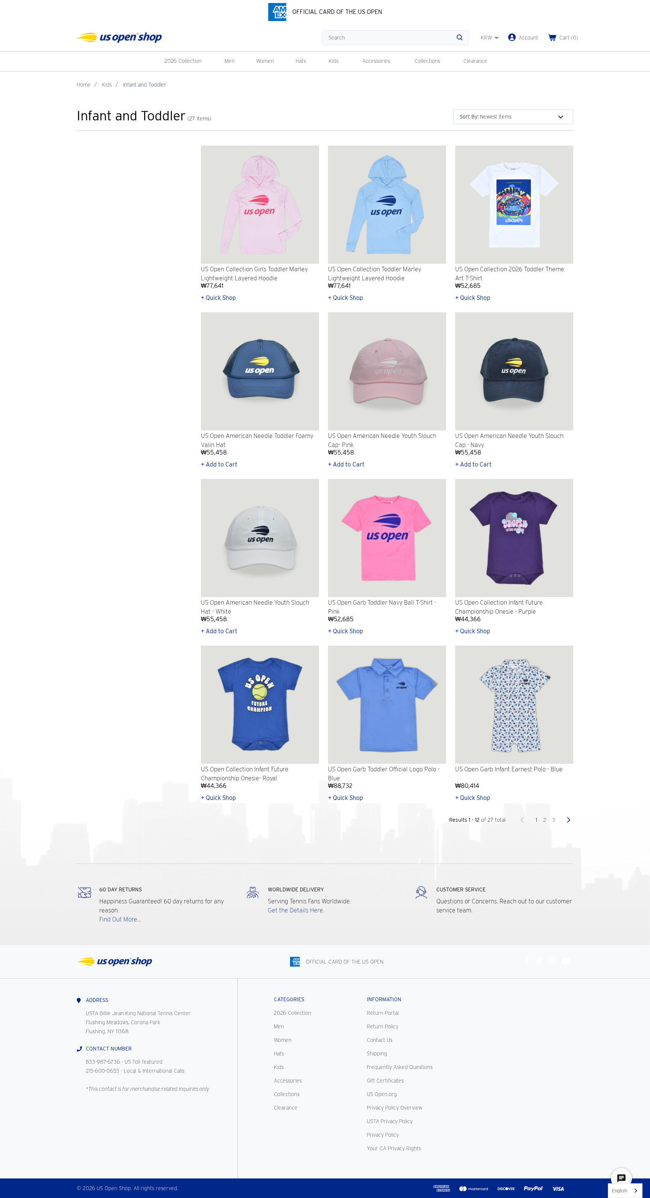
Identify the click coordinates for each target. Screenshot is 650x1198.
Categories (289, 999)
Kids (334, 61)
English (619, 1190)
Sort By (469, 117)
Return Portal (383, 1013)
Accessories (376, 61)
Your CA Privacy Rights (394, 1148)
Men (230, 61)
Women (265, 61)
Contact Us (379, 1040)
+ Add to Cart (219, 464)
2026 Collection (183, 61)
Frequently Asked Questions (400, 1067)
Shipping (377, 1054)
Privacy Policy (383, 1135)
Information (384, 999)
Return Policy (382, 1026)
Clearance (475, 61)
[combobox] (625, 1190)
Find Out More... (120, 919)
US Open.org (382, 1094)
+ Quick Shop (218, 297)
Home (84, 85)
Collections (427, 61)
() (568, 38)
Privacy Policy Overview (394, 1108)
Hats (301, 61)
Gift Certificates (385, 1081)
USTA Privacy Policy (390, 1121)
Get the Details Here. (296, 910)
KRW (486, 38)
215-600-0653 (102, 1071)
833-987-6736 (103, 1062)
